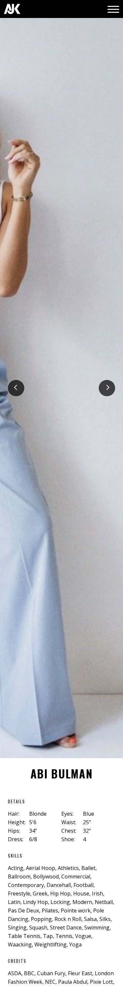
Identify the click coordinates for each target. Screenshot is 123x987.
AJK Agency (12, 9)
